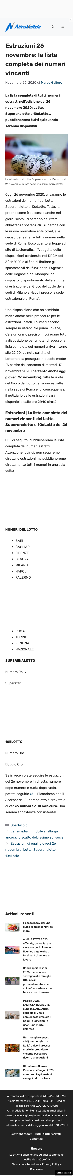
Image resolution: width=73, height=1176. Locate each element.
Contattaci (36, 1138)
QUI (32, 794)
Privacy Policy (51, 1164)
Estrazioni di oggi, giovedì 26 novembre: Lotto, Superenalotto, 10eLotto (31, 849)
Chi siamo (18, 1164)
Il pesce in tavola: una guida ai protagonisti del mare (38, 927)
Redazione (32, 1164)
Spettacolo (19, 825)
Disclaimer (36, 1169)
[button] (53, 26)
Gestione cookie (64, 1173)
